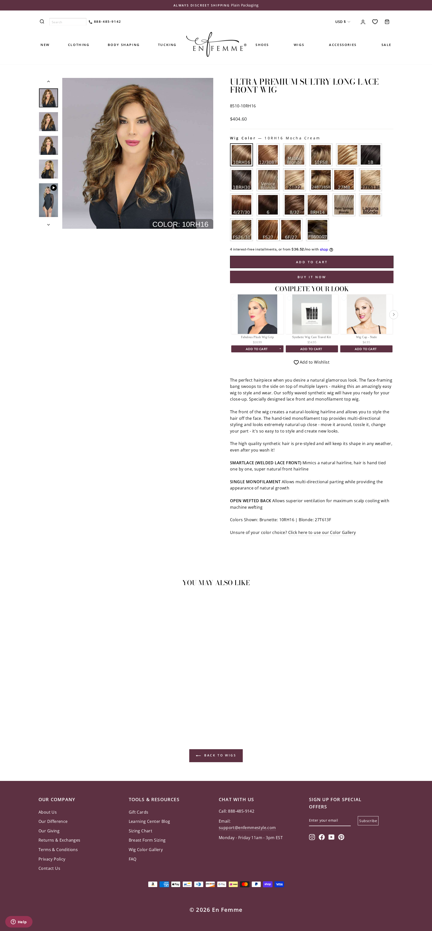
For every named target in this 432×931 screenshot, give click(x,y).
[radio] (241, 154)
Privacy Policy (52, 859)
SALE (387, 44)
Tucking (167, 44)
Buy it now (312, 277)
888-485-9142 (106, 21)
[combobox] (67, 21)
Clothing (79, 44)
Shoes (262, 44)
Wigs (299, 44)
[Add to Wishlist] (44, 605)
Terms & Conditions (58, 849)
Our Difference (53, 821)
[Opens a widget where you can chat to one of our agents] (18, 922)
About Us (47, 812)
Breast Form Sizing (147, 840)
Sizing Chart (140, 831)
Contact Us (49, 868)
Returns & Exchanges (59, 840)
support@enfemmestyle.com (247, 827)
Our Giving (49, 831)
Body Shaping (124, 44)
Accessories (343, 44)
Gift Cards (138, 812)
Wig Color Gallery (146, 849)
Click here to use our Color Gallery (322, 532)
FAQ (132, 859)
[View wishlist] (375, 21)
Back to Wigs (219, 755)
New (45, 44)
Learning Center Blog (149, 821)
